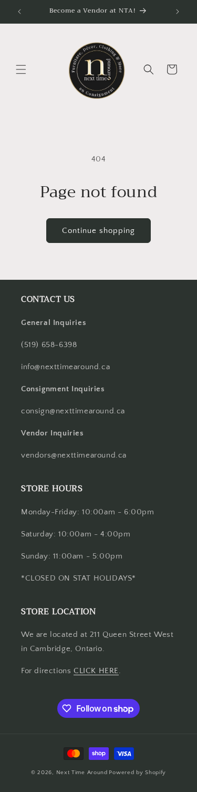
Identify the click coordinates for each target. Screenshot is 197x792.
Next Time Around (82, 772)
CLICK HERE (96, 670)
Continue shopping (98, 230)
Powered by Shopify (137, 772)
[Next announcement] (177, 11)
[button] (21, 69)
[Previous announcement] (19, 11)
